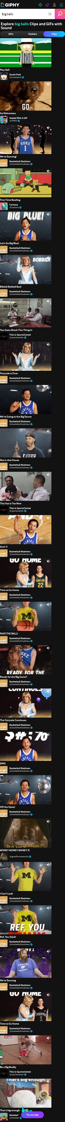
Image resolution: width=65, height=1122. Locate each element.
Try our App (32, 1114)
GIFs (10, 34)
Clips (54, 34)
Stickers (32, 34)
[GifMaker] (40, 5)
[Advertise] (47, 5)
